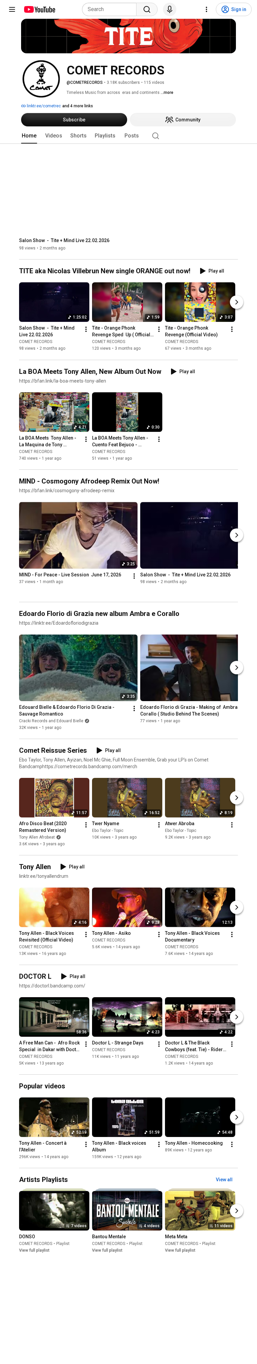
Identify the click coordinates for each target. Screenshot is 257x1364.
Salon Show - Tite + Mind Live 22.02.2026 (64, 240)
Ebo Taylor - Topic (107, 830)
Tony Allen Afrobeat (37, 837)
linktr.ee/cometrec (43, 106)
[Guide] (12, 9)
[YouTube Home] (39, 9)
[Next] (236, 302)
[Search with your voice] (169, 9)
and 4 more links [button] (77, 106)
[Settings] (206, 9)
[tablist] (128, 136)
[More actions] (86, 329)
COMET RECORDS (35, 342)
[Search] (147, 9)
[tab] (29, 136)
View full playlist (34, 1250)
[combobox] (111, 9)
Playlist (63, 1243)
